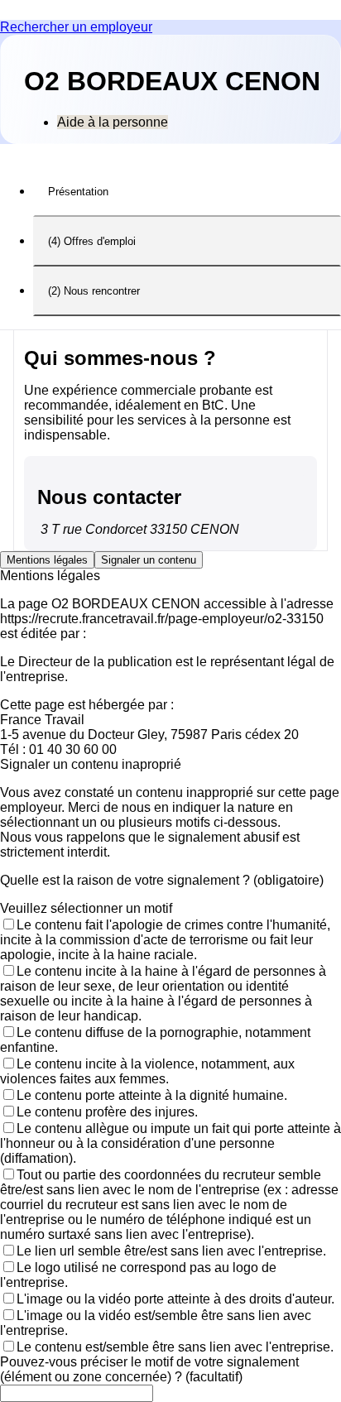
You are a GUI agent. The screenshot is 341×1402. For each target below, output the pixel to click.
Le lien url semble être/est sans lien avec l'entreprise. (171, 1251)
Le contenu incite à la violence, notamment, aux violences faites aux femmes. (147, 1071)
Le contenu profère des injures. (107, 1112)
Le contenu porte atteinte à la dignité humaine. (152, 1095)
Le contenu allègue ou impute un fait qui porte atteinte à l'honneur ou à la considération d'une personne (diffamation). (170, 1143)
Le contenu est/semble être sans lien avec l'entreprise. (175, 1347)
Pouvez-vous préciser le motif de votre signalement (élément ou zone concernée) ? (149, 1369)
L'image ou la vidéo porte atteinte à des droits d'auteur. (175, 1299)
